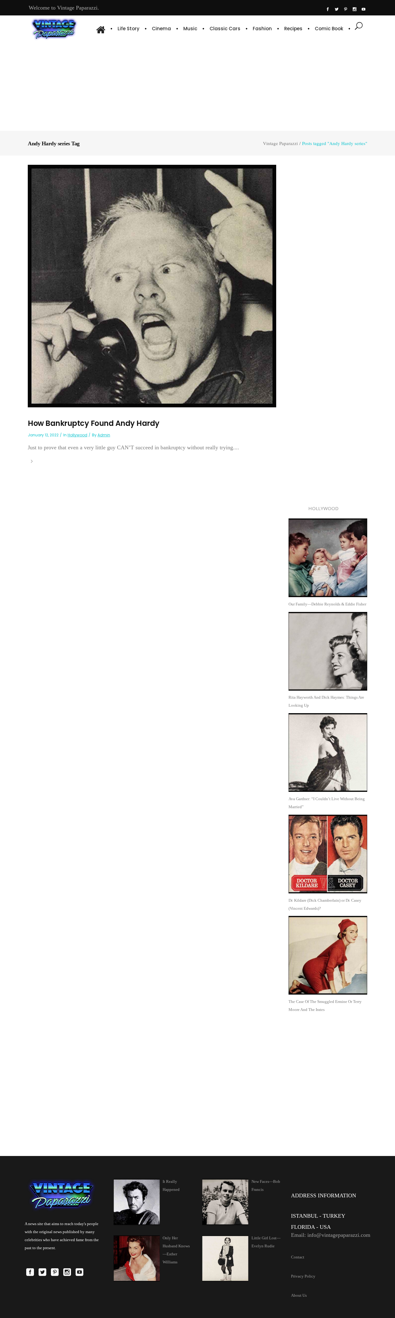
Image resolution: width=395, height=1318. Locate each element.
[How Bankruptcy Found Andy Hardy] (152, 285)
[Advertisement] (197, 85)
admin (104, 435)
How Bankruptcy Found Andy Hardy (94, 423)
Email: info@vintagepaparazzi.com (330, 1235)
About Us (299, 1295)
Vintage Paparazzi (280, 143)
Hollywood (77, 435)
